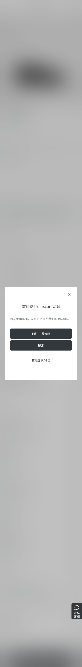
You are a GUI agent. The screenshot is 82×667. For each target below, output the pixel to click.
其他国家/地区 (41, 360)
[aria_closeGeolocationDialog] (69, 294)
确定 (41, 345)
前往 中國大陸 (41, 333)
